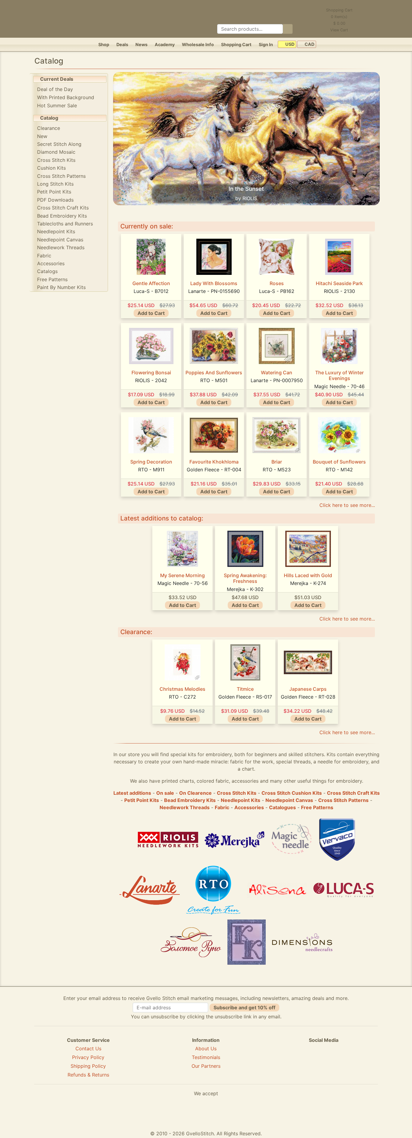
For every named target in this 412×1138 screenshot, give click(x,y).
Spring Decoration (151, 462)
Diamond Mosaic (56, 152)
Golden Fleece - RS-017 (245, 697)
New (42, 136)
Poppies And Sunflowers (213, 372)
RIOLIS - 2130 (339, 291)
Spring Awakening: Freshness (245, 578)
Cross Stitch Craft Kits (63, 208)
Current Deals (56, 79)
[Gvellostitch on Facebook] (302, 1062)
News (141, 44)
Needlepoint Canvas (60, 240)
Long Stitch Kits (55, 184)
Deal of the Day (55, 89)
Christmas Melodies (182, 689)
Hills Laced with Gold (308, 575)
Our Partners (206, 1066)
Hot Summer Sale (57, 105)
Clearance (48, 128)
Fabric (44, 256)
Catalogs (47, 271)
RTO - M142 (339, 470)
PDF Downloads (55, 200)
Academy (165, 44)
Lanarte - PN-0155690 (214, 291)
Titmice (245, 689)
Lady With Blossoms (213, 283)
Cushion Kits (51, 168)
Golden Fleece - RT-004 (214, 470)
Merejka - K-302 (245, 589)
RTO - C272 (182, 697)
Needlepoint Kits (56, 231)
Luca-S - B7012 (151, 291)
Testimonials (206, 1057)
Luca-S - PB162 (276, 291)
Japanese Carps (308, 689)
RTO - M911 (151, 470)
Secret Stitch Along (59, 144)
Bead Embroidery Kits (62, 216)
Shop (103, 44)
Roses (277, 283)
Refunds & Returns (88, 1075)
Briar (276, 462)
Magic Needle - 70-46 (339, 386)
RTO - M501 (213, 380)
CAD (309, 44)
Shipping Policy (88, 1066)
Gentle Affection (151, 283)
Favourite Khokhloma (214, 462)
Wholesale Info (198, 44)
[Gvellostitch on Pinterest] (323, 1062)
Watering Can (276, 372)
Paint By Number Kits (61, 287)
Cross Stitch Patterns (61, 176)
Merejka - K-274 (308, 583)
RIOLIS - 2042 (151, 380)
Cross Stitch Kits (56, 160)
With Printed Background (65, 97)
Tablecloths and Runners (65, 224)
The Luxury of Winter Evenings (339, 375)
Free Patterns (52, 279)
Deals (122, 44)
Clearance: (136, 632)
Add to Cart (151, 313)
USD (289, 44)
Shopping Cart (236, 44)
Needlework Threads (60, 247)
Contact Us (88, 1048)
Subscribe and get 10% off (244, 1007)
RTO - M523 (277, 470)
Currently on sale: (146, 226)
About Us (206, 1048)
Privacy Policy (88, 1057)
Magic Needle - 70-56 (182, 583)
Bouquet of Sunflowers (339, 462)
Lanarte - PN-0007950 (277, 380)
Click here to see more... (347, 505)
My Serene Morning (182, 575)
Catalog (49, 118)
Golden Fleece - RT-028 (308, 697)
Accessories (51, 263)
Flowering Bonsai (151, 372)
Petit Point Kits (54, 192)
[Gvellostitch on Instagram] (344, 1062)
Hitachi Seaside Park (339, 283)
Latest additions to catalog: (161, 518)
